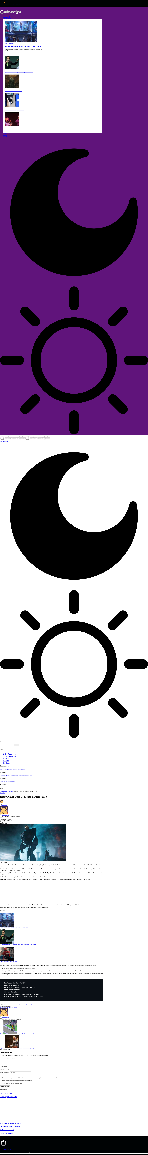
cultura (22, 1004)
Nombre (2, 1069)
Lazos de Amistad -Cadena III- (10, 1126)
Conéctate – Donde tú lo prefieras (12, 4)
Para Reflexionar (6, 1093)
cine (15, 1004)
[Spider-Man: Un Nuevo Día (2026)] (7, 960)
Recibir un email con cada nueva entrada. (12, 1083)
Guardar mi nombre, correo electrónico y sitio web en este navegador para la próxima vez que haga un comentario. (30, 1078)
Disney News (8, 43)
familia (25, 1004)
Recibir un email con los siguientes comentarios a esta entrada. (17, 1080)
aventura (12, 1004)
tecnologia (29, 1004)
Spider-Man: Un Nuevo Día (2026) (7, 781)
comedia (18, 1004)
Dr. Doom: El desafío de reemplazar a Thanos (13, 91)
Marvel (13, 43)
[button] (4, 441)
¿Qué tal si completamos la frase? (11, 1123)
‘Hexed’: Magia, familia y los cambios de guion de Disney (15, 128)
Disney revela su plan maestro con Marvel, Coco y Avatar (23, 46)
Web (1, 1075)
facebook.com (14, 992)
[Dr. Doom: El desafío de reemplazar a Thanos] (12, 88)
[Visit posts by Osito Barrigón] (1, 802)
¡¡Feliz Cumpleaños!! (7, 1133)
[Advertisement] (46, 892)
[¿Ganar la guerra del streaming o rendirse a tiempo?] (12, 107)
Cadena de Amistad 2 (7, 1130)
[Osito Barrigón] (25, 440)
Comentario (3, 1066)
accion (8, 1004)
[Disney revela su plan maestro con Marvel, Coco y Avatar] (21, 41)
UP (16, 1154)
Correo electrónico (5, 1072)
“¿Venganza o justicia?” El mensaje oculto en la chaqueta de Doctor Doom (19, 72)
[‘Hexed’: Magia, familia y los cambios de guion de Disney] (12, 125)
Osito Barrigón (3, 805)
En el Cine (2, 793)
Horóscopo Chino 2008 (8, 1097)
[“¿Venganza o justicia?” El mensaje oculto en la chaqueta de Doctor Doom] (12, 69)
